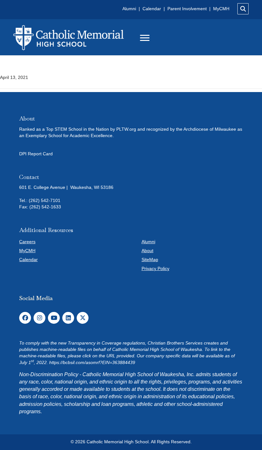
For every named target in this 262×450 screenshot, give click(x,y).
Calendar (152, 8)
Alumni (129, 8)
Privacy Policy (155, 268)
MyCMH (221, 8)
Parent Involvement (187, 8)
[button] (25, 318)
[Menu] (144, 38)
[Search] (243, 8)
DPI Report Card (36, 153)
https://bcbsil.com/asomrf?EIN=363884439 (92, 362)
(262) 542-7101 (44, 200)
